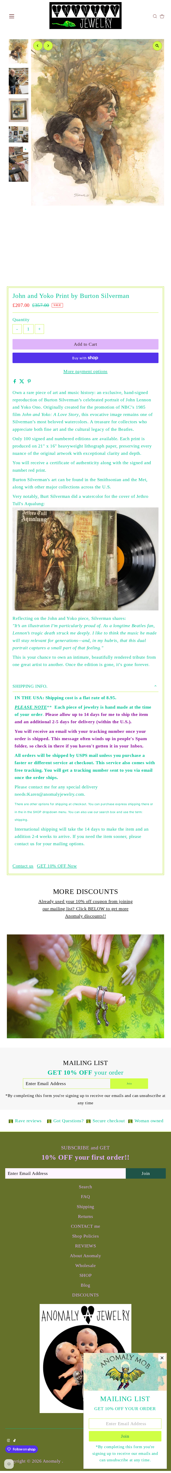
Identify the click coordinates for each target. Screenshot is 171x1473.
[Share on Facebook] (15, 381)
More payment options (85, 371)
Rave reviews (28, 1120)
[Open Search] (155, 16)
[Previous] (38, 45)
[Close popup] (162, 1357)
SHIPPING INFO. (30, 686)
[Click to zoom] (157, 46)
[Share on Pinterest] (29, 381)
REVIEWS (85, 1245)
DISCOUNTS (85, 1295)
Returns (85, 1216)
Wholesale (85, 1265)
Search (85, 1186)
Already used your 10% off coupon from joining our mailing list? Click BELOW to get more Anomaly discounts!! (85, 909)
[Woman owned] (130, 1120)
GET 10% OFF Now (57, 866)
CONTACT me (85, 1226)
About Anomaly (85, 1255)
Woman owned (149, 1120)
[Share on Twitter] (22, 381)
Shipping (85, 1206)
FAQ (85, 1196)
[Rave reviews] (11, 1120)
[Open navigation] (25, 16)
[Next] (48, 45)
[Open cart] (162, 16)
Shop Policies (85, 1236)
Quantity (21, 319)
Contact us (23, 866)
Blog (85, 1285)
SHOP (85, 1275)
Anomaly (52, 1461)
